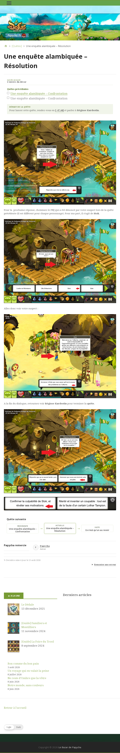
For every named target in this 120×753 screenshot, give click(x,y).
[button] (13, 727)
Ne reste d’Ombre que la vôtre (27, 678)
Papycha (45, 546)
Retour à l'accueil (15, 707)
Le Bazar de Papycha (69, 747)
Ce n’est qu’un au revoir (97, 529)
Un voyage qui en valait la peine (28, 670)
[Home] (6, 46)
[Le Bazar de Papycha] (60, 27)
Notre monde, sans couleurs (26, 685)
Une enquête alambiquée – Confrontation (39, 93)
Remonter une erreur (105, 564)
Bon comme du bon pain (23, 663)
